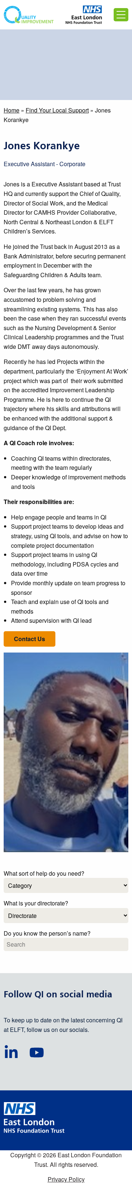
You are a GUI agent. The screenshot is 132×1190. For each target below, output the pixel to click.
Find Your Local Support (57, 110)
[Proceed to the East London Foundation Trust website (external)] (84, 15)
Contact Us (29, 639)
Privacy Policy (66, 1179)
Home (11, 110)
